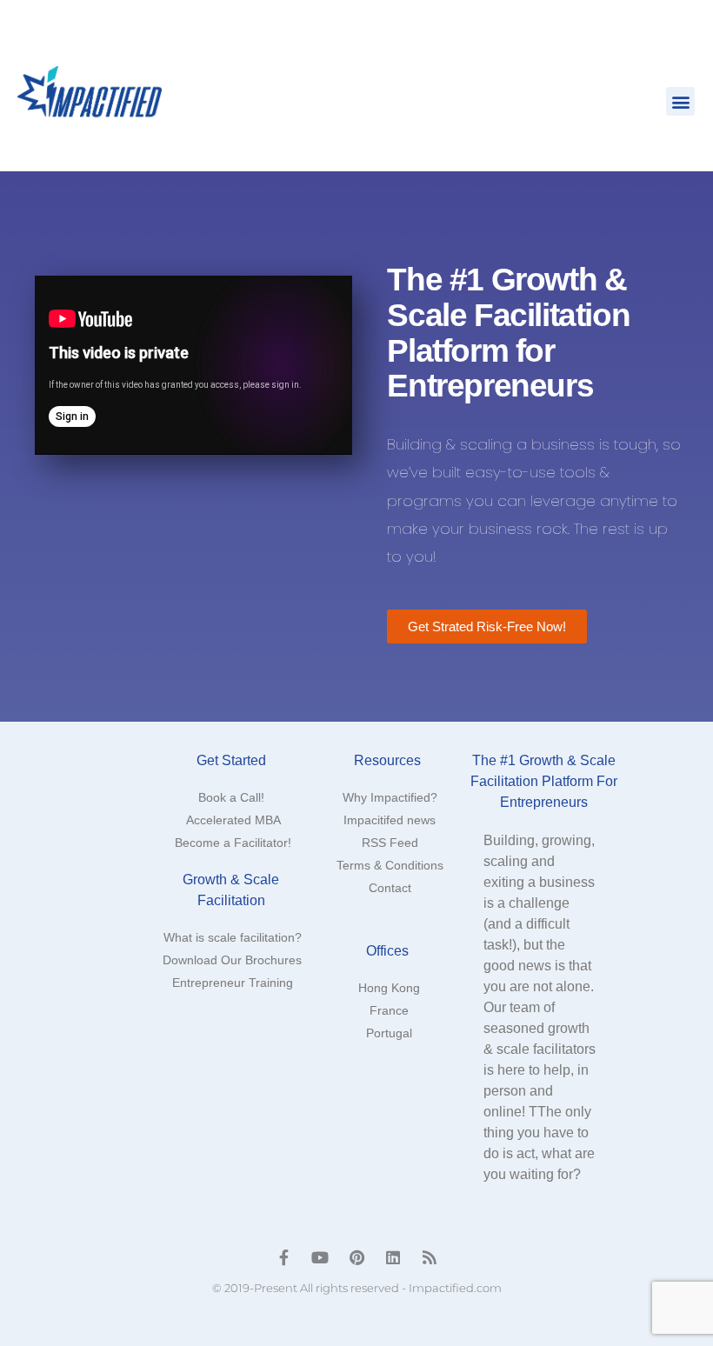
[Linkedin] (393, 1257)
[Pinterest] (356, 1257)
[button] (680, 101)
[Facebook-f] (283, 1257)
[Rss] (429, 1257)
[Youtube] (320, 1257)
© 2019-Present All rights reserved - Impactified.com (357, 1288)
